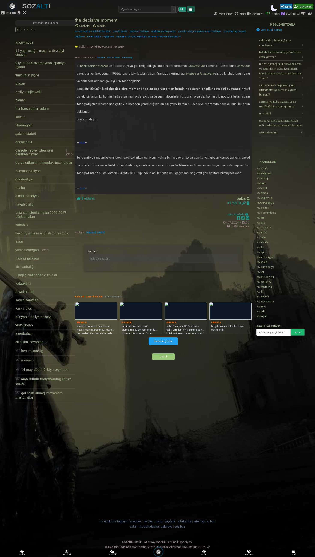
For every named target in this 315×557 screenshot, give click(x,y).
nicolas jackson (27, 258)
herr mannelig (31, 350)
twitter (148, 521)
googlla (100, 25)
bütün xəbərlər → (114, 296)
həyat (262, 316)
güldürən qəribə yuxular (164, 31)
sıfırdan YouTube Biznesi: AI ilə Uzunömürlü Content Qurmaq (281, 104)
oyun (261, 252)
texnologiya (265, 202)
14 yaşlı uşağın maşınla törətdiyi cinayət (39, 52)
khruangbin (24, 125)
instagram (120, 521)
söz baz (179, 526)
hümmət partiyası (28, 171)
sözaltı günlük (120, 31)
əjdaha (88, 198)
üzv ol (163, 356)
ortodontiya (23, 179)
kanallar (268, 162)
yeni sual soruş (271, 30)
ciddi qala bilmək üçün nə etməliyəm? (281, 43)
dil (260, 291)
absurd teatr (113, 57)
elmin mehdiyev (27, 196)
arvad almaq (45, 292)
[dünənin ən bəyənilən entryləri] (304, 14)
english (263, 296)
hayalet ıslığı (24, 204)
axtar (298, 332)
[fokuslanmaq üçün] (25, 13)
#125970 (234, 203)
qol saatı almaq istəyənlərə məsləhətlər (39, 395)
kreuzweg (127, 57)
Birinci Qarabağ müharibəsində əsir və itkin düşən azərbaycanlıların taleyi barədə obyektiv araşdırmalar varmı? (281, 71)
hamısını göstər (163, 341)
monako (27, 360)
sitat (82, 142)
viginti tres (109, 36)
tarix (261, 222)
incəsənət (264, 227)
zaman (20, 100)
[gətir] (182, 9)
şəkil (261, 311)
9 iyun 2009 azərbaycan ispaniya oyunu (40, 65)
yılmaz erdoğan (32, 250)
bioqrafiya (264, 286)
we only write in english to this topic (42, 233)
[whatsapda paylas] (247, 218)
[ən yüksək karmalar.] (310, 14)
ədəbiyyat (264, 173)
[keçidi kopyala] (248, 203)
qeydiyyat (306, 6)
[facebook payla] (239, 218)
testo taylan (24, 325)
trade (19, 241)
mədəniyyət (265, 257)
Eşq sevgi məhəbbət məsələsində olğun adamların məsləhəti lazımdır (281, 123)
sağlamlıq (264, 198)
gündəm (53, 22)
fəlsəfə (262, 242)
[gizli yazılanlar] (19, 13)
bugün (11, 13)
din (260, 247)
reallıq (20, 187)
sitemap (199, 521)
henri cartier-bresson (94, 66)
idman (262, 193)
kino (261, 183)
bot (260, 271)
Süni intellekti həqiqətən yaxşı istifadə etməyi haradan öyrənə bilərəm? (281, 90)
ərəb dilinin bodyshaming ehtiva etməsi (43, 381)
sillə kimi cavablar (29, 342)
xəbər (261, 237)
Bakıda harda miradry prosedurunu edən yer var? (281, 55)
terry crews (23, 308)
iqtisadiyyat (265, 276)
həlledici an (197, 66)
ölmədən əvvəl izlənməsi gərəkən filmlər (44, 152)
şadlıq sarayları (27, 300)
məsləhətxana (282, 24)
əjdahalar (85, 25)
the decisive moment (96, 20)
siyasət (263, 207)
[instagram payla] (243, 218)
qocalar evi (23, 142)
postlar (258, 14)
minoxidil (281, 113)
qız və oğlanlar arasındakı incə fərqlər (43, 162)
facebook (134, 521)
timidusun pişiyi (27, 75)
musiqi (262, 178)
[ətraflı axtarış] (191, 9)
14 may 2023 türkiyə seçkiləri (44, 369)
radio (275, 14)
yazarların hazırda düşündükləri (164, 36)
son (243, 14)
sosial (262, 262)
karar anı (243, 66)
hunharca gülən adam (32, 108)
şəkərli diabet (25, 133)
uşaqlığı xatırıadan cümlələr (36, 275)
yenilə (40, 22)
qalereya (293, 14)
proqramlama (266, 212)
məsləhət (226, 14)
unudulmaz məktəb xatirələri (131, 36)
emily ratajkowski (28, 92)
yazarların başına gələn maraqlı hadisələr (199, 31)
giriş (288, 6)
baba (242, 198)
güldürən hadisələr (139, 31)
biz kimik (105, 521)
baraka (101, 57)
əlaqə (158, 521)
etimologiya (265, 267)
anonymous (24, 42)
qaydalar (170, 521)
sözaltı (262, 168)
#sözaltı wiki (87, 46)
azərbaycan (265, 301)
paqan (20, 83)
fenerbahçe (24, 333)
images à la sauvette (200, 73)
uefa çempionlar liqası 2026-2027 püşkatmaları (40, 214)
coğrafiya (264, 281)
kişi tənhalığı (24, 267)
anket (262, 232)
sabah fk (21, 225)
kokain (20, 117)
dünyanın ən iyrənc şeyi (33, 317)
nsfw (261, 306)
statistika (185, 521)
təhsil (262, 188)
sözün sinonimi (281, 132)
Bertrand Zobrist (95, 232)
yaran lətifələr (94, 36)
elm (261, 217)
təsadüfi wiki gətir (112, 46)
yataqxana (23, 283)
